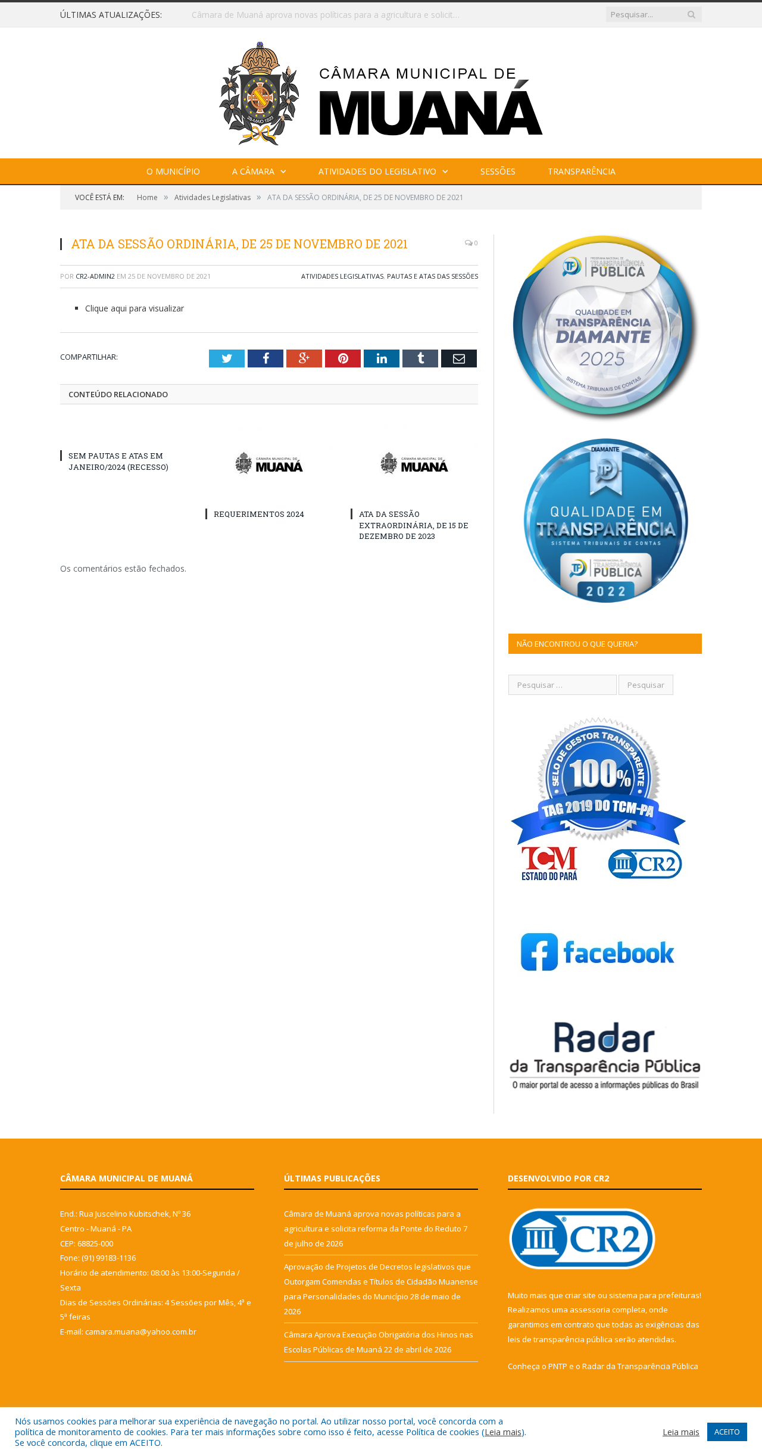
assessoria (590, 1309)
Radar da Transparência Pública (640, 1366)
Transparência (582, 171)
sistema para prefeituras (654, 1295)
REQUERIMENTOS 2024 (259, 514)
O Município (173, 171)
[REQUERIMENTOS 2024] (269, 462)
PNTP (557, 1366)
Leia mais (503, 1431)
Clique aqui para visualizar (134, 308)
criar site (580, 1295)
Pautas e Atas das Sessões (432, 276)
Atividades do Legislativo (377, 171)
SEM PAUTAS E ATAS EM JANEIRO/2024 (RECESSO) (118, 461)
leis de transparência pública (560, 1339)
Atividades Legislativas (342, 276)
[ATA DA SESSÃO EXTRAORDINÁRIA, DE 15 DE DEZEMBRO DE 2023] (414, 462)
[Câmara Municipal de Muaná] (381, 90)
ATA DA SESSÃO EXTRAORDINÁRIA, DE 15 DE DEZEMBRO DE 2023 (414, 525)
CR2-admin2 (95, 276)
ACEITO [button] (727, 1431)
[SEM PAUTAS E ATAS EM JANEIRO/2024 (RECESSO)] (124, 433)
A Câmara (253, 171)
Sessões (498, 171)
